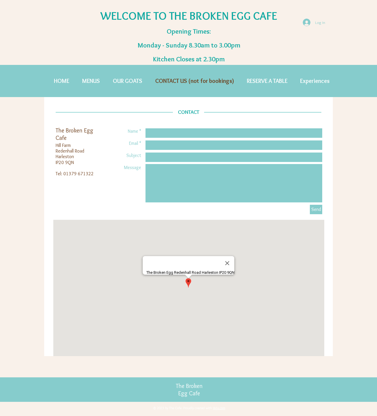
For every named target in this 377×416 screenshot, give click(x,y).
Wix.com (219, 408)
